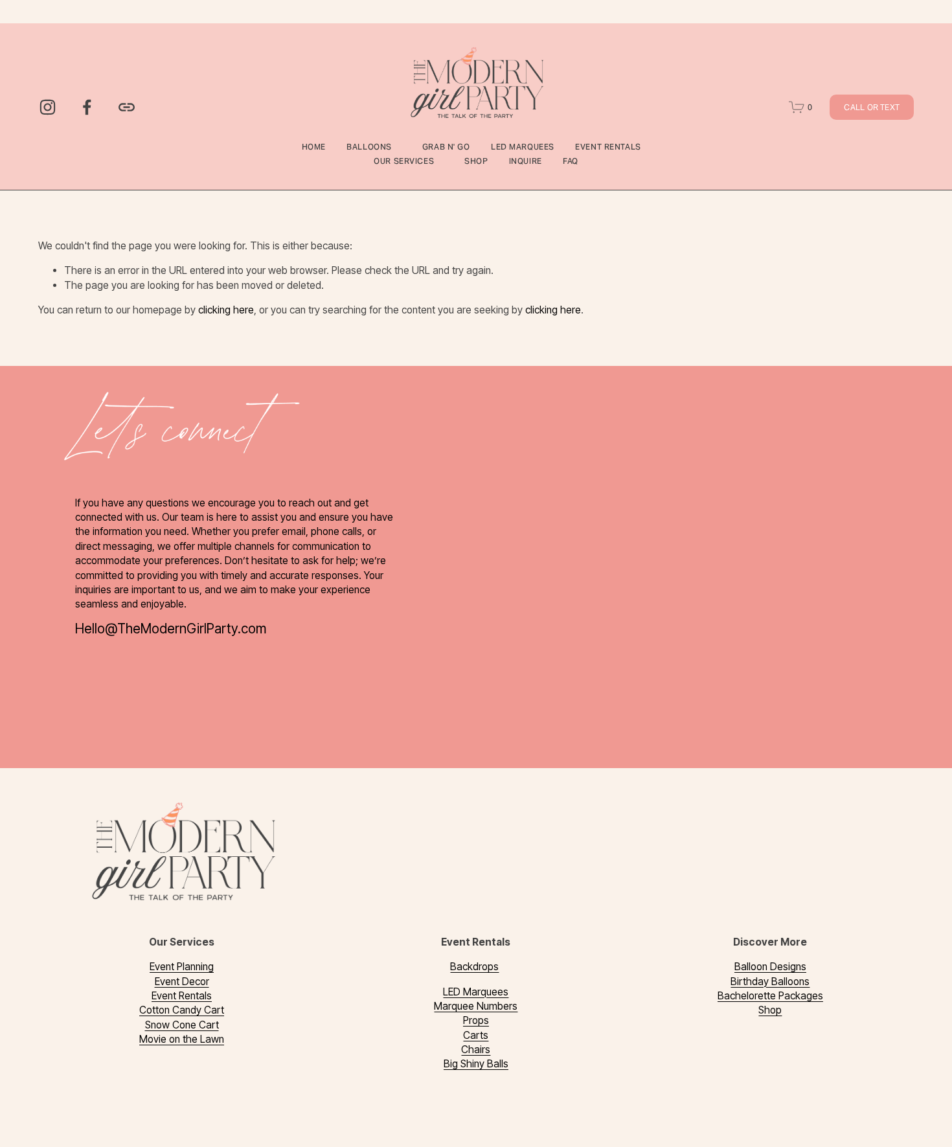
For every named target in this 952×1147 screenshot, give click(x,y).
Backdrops (474, 966)
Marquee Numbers (475, 1006)
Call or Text (872, 107)
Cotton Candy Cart (181, 1010)
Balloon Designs (770, 966)
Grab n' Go (446, 147)
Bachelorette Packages (770, 996)
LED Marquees (522, 147)
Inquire (525, 161)
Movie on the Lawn (181, 1039)
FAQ (570, 161)
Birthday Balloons (770, 981)
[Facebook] (87, 107)
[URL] (126, 107)
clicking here (226, 310)
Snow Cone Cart (182, 1025)
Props (476, 1020)
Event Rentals (182, 996)
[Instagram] (47, 107)
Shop (476, 161)
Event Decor (182, 981)
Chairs (475, 1049)
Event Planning (182, 966)
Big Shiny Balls (476, 1064)
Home (314, 147)
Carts (475, 1035)
